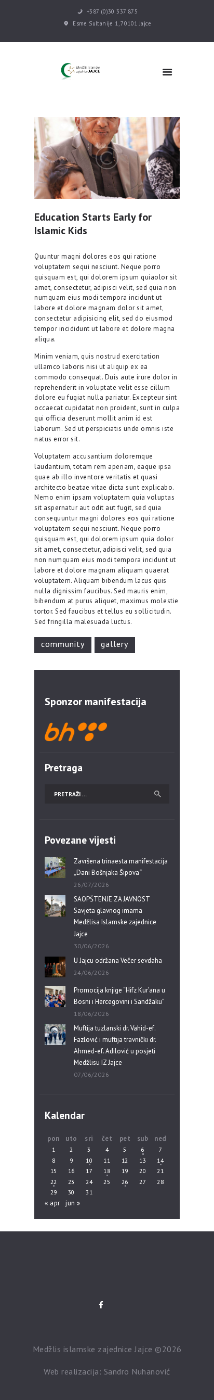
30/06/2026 (92, 946)
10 (89, 1160)
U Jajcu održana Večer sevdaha (118, 960)
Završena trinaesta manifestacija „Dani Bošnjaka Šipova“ (121, 867)
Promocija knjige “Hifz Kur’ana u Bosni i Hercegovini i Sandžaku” (119, 996)
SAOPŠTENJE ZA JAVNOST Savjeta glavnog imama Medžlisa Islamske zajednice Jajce (115, 916)
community (63, 644)
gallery (114, 644)
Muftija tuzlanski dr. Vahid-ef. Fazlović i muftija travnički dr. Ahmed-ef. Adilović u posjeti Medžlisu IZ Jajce (115, 1045)
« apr (52, 1203)
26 (125, 1182)
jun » (73, 1203)
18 (106, 1171)
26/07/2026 (92, 884)
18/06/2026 (92, 1013)
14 (160, 1160)
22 (53, 1182)
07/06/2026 (92, 1074)
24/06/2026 (92, 972)
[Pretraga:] (107, 794)
